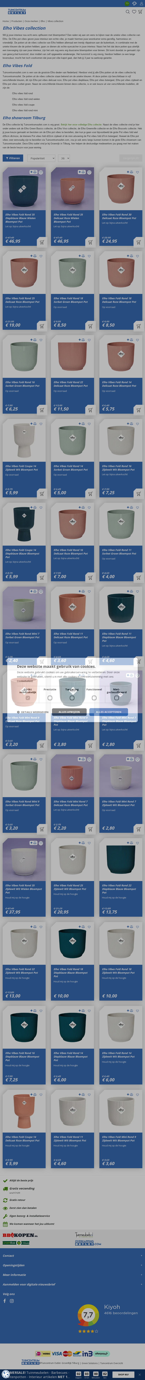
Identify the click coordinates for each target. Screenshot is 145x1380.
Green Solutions (90, 1363)
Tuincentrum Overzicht (111, 1363)
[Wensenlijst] (134, 12)
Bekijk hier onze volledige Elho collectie (81, 124)
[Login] (141, 3)
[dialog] (6, 1374)
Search (127, 12)
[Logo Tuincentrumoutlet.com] (17, 11)
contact (134, 3)
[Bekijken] (140, 12)
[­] (5, 1317)
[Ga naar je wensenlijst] (134, 12)
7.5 (127, 3)
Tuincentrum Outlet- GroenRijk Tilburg (60, 1363)
